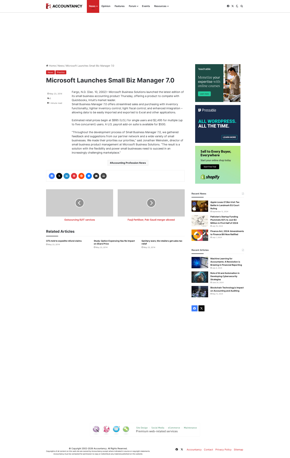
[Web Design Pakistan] (145, 429)
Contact (208, 449)
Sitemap (238, 449)
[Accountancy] (64, 6)
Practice (61, 72)
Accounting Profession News (128, 162)
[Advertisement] (145, 38)
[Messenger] (89, 176)
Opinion (105, 6)
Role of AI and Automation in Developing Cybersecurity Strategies (225, 276)
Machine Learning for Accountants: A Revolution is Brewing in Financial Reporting (226, 261)
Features (120, 6)
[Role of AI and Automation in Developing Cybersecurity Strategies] (200, 277)
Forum (132, 6)
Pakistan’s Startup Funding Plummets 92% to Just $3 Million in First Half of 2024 (224, 219)
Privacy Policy (223, 449)
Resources (160, 6)
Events (146, 6)
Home (52, 65)
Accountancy (194, 449)
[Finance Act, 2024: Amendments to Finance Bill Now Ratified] (200, 235)
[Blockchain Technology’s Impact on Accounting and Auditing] (200, 291)
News (92, 6)
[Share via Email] (96, 176)
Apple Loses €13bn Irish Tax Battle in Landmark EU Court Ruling (224, 205)
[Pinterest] (74, 176)
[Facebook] (52, 176)
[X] (59, 176)
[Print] (104, 176)
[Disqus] (115, 294)
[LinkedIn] (67, 176)
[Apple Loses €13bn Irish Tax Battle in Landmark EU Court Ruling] (200, 206)
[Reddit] (81, 176)
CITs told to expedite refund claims (64, 241)
